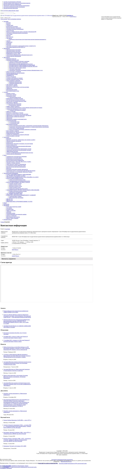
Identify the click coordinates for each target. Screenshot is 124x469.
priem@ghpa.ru (73, 16)
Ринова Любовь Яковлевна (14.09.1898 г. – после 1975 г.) (17, 420)
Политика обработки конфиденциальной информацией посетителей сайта (18, 467)
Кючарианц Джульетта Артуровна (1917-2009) (14, 446)
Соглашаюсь (3, 468)
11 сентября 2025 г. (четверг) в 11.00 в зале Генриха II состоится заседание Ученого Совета (16, 341)
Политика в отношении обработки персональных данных (14, 465)
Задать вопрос (4, 19)
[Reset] (14, 13)
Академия (7, 229)
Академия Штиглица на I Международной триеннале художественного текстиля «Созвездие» (16, 370)
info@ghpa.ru (70, 15)
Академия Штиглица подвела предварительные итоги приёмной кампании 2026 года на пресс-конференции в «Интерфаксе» (17, 384)
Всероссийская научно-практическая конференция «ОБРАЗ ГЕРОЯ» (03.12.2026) (15, 311)
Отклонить (9, 468)
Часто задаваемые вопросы (14, 19)
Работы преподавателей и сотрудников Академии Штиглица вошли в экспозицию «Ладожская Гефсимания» (15, 377)
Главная (2, 222)
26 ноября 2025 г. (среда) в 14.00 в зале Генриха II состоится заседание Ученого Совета (15, 337)
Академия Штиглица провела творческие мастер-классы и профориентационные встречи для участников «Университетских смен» (17, 363)
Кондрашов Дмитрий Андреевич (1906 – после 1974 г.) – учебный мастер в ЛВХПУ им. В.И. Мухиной (17, 433)
